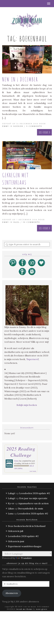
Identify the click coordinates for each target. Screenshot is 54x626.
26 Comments (31, 222)
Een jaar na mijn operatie (33, 498)
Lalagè (11, 493)
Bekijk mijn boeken (27, 405)
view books (33, 471)
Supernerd (32, 359)
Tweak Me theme (24, 609)
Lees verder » (44, 132)
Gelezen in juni (16, 541)
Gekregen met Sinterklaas (15, 178)
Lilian (11, 508)
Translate (26, 558)
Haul (16, 222)
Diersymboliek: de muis (30, 508)
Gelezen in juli (15, 531)
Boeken (18, 126)
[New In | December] (27, 59)
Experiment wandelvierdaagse (24, 546)
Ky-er (11, 503)
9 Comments (34, 126)
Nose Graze (41, 609)
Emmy (5, 126)
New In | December (20, 79)
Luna (10, 513)
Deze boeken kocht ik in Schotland (26, 526)
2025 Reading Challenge (20, 451)
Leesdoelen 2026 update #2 (34, 493)
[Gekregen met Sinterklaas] (27, 155)
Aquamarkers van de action (33, 503)
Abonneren (11, 593)
